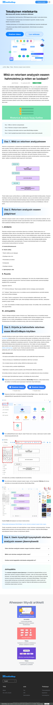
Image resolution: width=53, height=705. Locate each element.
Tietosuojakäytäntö (46, 690)
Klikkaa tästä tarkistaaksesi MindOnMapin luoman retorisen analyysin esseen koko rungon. (24, 524)
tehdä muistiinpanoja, (7, 348)
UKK (24, 692)
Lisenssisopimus (45, 695)
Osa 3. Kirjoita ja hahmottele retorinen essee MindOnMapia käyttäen (21, 130)
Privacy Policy (40, 704)
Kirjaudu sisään (41, 2)
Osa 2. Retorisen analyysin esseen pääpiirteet (16, 127)
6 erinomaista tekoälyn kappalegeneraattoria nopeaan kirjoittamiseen (26, 623)
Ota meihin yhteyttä (7, 692)
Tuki (24, 690)
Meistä (4, 690)
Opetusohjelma (26, 695)
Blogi (8, 67)
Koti (5, 67)
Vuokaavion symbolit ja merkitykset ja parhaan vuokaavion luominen (26, 643)
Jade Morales (15, 83)
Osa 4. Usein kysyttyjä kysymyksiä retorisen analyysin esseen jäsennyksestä (23, 133)
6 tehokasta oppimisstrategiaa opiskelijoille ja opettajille (26, 663)
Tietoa (11, 67)
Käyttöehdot (44, 692)
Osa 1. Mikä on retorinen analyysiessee (14, 125)
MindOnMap (5, 338)
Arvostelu (26, 619)
